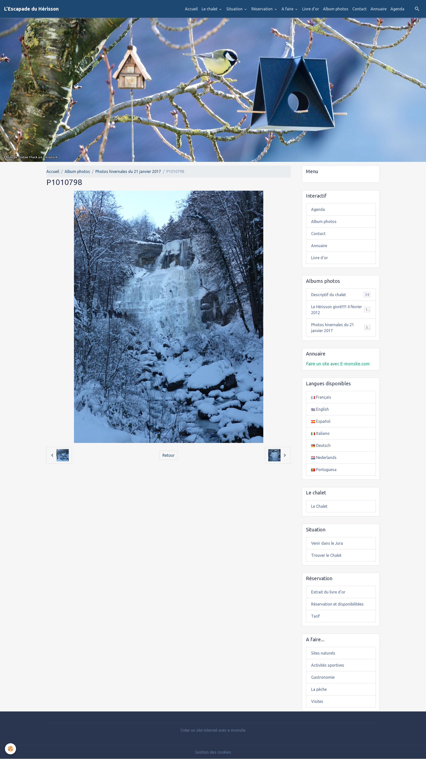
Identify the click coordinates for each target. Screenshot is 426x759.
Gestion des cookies (213, 752)
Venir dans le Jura (327, 543)
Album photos (335, 9)
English (322, 409)
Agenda (397, 9)
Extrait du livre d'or (328, 592)
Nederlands (326, 457)
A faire (288, 9)
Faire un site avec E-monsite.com (338, 363)
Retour (168, 455)
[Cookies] (10, 748)
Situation (235, 9)
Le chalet (210, 9)
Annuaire (379, 9)
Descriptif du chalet (340, 294)
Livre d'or (310, 9)
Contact (359, 9)
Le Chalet (319, 506)
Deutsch (323, 445)
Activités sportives (327, 665)
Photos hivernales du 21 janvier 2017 (128, 171)
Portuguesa (326, 469)
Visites (317, 701)
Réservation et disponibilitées (337, 604)
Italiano (322, 433)
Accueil (191, 9)
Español (322, 421)
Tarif (315, 616)
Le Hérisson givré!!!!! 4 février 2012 (340, 309)
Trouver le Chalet (326, 555)
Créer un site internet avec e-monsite (213, 730)
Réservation (262, 9)
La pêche (319, 689)
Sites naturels (323, 653)
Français (323, 397)
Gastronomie (323, 677)
